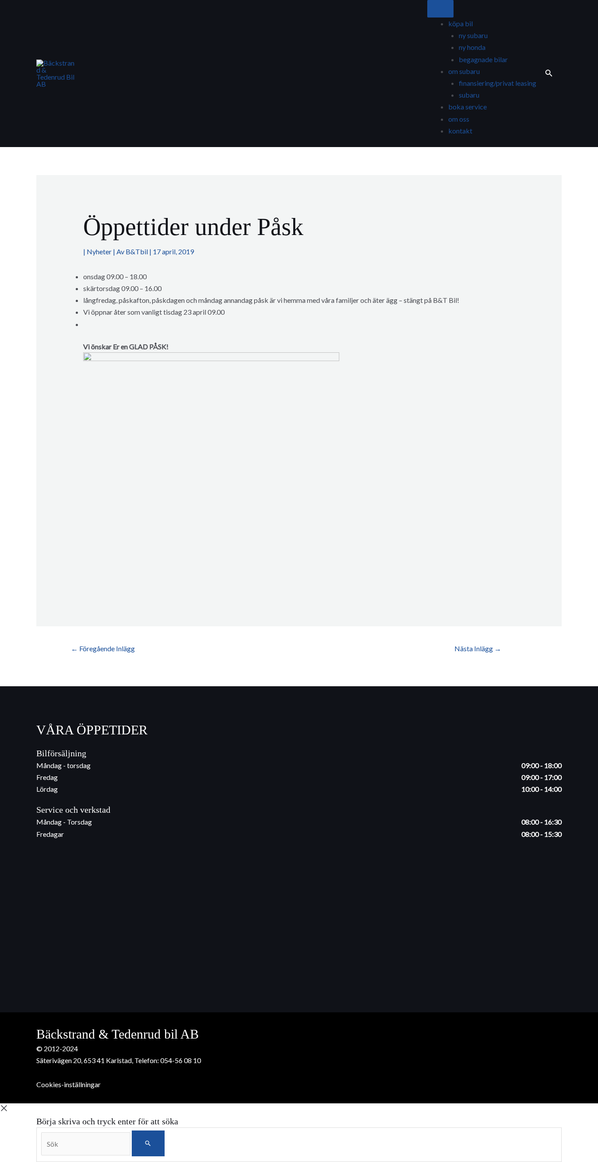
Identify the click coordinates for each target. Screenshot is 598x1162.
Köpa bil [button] (460, 23)
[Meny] (440, 9)
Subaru (469, 95)
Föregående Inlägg (103, 648)
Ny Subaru (473, 35)
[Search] (148, 1143)
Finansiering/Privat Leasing (497, 83)
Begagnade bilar (483, 59)
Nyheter (99, 251)
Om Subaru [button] (464, 71)
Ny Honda (472, 47)
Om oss (458, 119)
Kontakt (460, 130)
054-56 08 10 (180, 1060)
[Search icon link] (549, 73)
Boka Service (467, 106)
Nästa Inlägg (477, 648)
